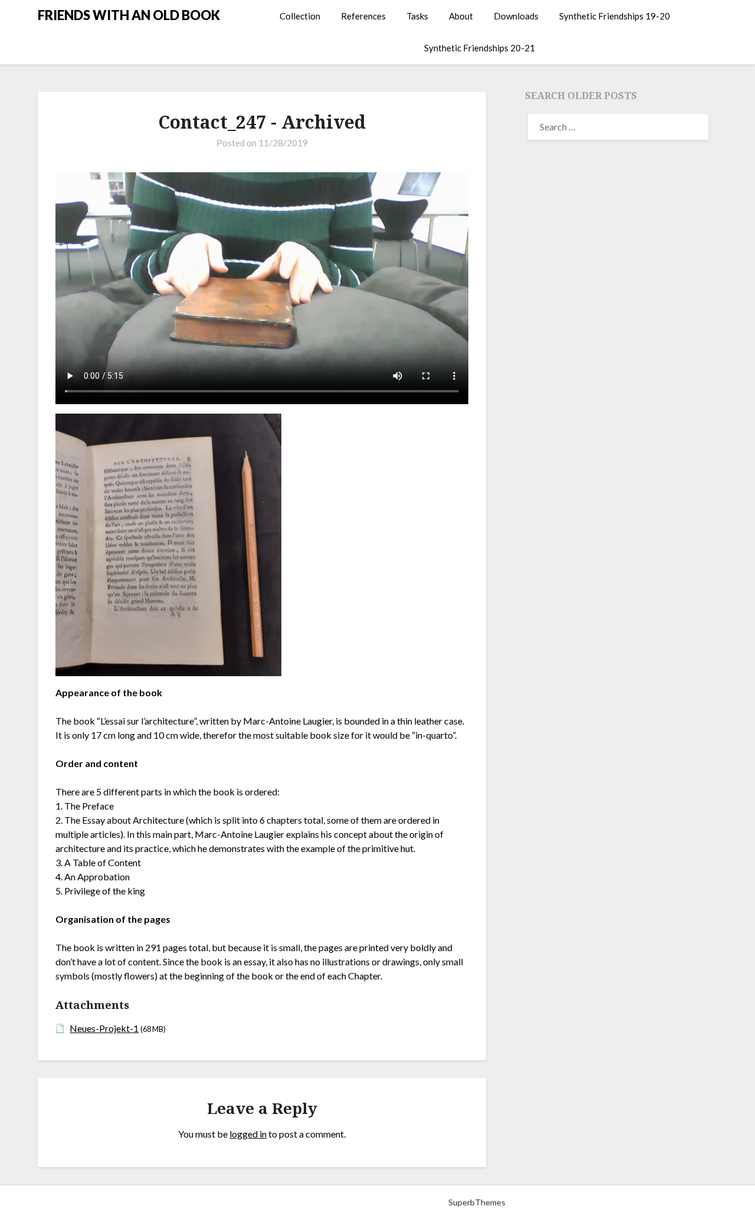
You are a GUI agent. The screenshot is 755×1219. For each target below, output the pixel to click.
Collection (300, 16)
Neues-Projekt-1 (104, 1028)
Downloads (516, 16)
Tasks (417, 16)
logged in (248, 1133)
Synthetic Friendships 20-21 (479, 47)
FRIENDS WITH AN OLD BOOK (129, 15)
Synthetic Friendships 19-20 (614, 16)
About (461, 16)
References (363, 16)
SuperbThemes (476, 1202)
